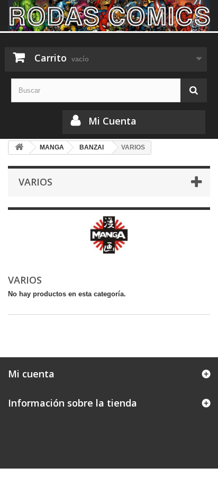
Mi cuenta (31, 373)
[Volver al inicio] (19, 147)
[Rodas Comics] (109, 15)
